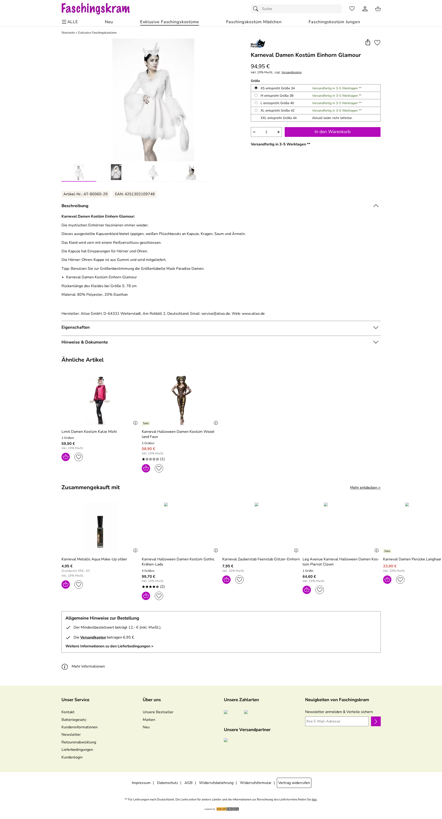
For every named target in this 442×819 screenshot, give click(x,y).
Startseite (68, 33)
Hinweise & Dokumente (84, 342)
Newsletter (71, 734)
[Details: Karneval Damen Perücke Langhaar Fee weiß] (388, 551)
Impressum (141, 782)
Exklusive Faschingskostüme (97, 33)
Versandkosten (291, 72)
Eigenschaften (75, 327)
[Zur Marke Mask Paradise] (258, 43)
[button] (368, 43)
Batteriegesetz (73, 719)
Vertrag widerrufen (294, 782)
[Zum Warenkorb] (378, 9)
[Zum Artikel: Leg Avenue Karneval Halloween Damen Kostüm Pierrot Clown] (342, 528)
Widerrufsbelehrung (216, 782)
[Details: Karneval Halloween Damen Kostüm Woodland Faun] (146, 423)
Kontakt (67, 712)
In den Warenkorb (333, 132)
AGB (188, 782)
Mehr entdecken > (365, 487)
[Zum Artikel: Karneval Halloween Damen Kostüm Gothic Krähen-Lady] (181, 528)
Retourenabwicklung (78, 742)
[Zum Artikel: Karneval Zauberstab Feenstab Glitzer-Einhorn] (261, 528)
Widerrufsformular (255, 782)
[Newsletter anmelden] (376, 721)
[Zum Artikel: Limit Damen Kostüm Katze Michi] (100, 400)
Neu (146, 727)
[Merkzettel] (352, 9)
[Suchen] (257, 8)
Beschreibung (74, 206)
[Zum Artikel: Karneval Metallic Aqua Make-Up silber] (100, 528)
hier (314, 800)
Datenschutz (167, 782)
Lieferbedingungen (77, 749)
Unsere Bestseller (158, 712)
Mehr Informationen (88, 666)
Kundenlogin (72, 757)
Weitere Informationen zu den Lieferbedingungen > (109, 646)
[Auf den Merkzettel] (377, 43)
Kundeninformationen (79, 727)
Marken (149, 719)
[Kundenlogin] (365, 9)
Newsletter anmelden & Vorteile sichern (339, 711)
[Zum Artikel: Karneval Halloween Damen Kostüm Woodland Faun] (181, 400)
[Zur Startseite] (100, 9)
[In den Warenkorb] (65, 457)
